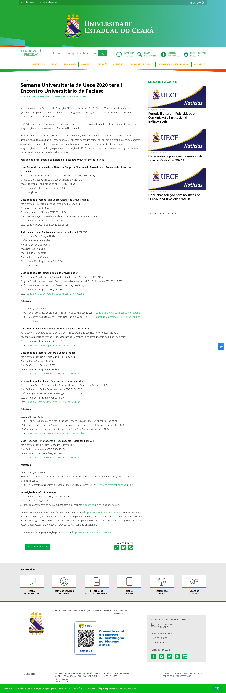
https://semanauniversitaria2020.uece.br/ (93, 532)
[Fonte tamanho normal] (191, 3)
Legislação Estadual (162, 592)
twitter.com (169, 656)
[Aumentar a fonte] (199, 3)
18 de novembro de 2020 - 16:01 (35, 97)
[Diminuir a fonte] (195, 3)
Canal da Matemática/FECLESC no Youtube (118, 312)
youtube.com (177, 656)
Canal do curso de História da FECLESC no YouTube (53, 373)
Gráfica (97, 610)
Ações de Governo (194, 592)
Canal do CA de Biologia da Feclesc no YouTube (51, 345)
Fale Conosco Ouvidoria (165, 625)
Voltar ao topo (36, 546)
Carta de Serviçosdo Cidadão (64, 592)
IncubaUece (60, 610)
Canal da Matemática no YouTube (115, 484)
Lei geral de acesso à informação (97, 592)
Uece (84, 97)
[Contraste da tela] (203, 3)
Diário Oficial (129, 592)
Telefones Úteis (159, 642)
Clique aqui (104, 688)
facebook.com (153, 656)
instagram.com (161, 656)
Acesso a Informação (162, 633)
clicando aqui (89, 504)
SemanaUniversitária (70, 97)
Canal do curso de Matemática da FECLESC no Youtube (55, 293)
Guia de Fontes (159, 637)
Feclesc (57, 97)
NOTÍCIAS (25, 80)
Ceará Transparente (31, 592)
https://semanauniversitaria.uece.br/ (102, 512)
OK (217, 688)
